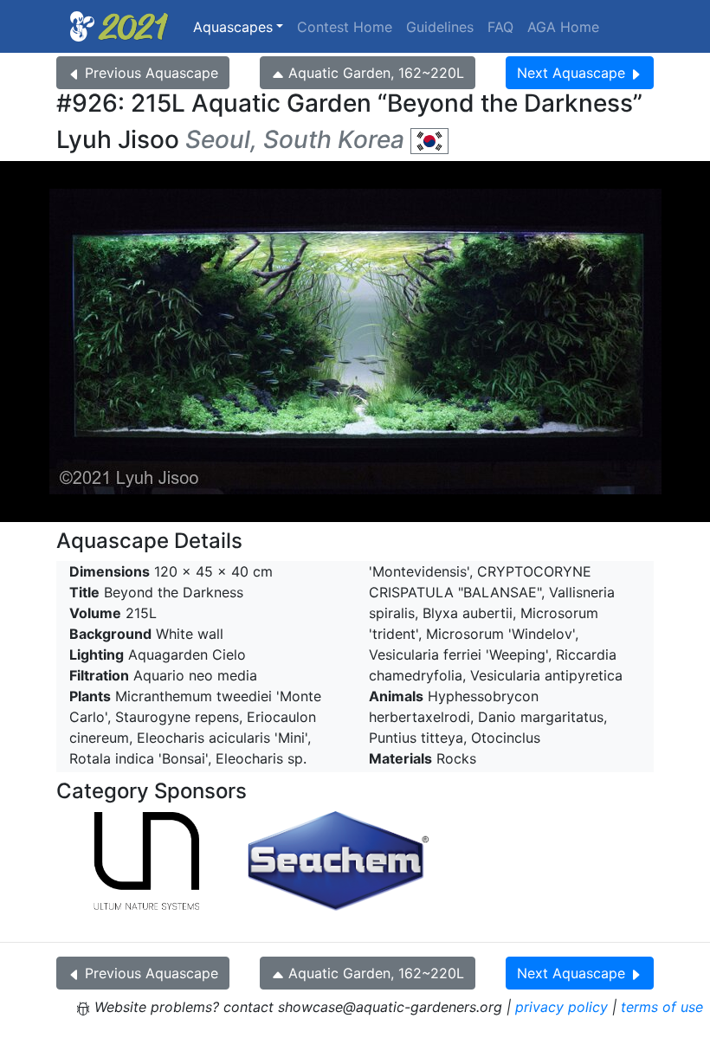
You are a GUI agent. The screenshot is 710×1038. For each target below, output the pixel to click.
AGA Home (563, 26)
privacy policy (561, 1006)
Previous (151, 72)
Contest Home (344, 26)
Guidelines (440, 26)
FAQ (500, 26)
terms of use (662, 1006)
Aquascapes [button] (233, 26)
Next (571, 72)
